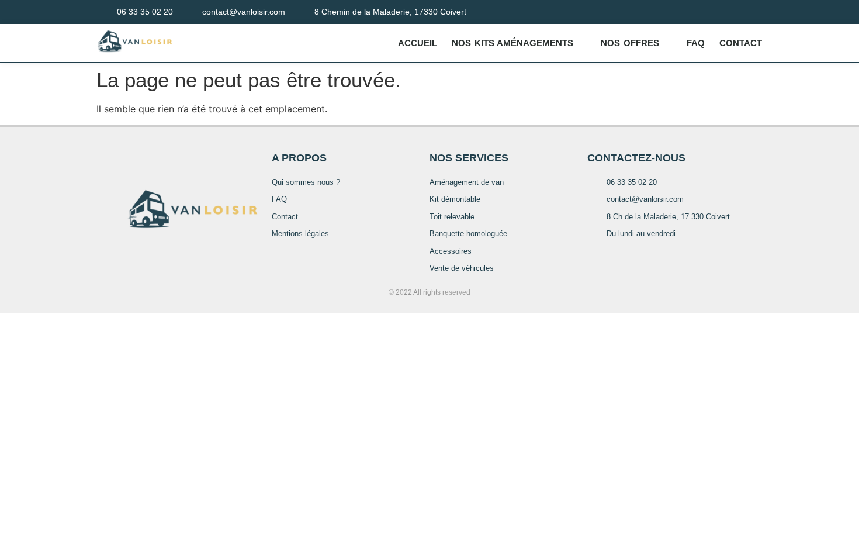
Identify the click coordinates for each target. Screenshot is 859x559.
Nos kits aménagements (512, 43)
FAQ (696, 43)
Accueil (417, 43)
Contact (740, 43)
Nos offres (630, 43)
